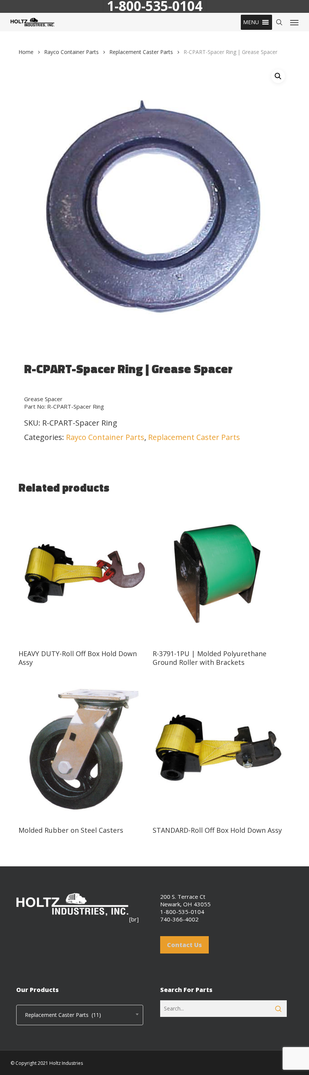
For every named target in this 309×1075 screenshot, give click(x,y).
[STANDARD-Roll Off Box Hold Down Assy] (218, 749)
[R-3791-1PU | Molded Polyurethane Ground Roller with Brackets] (218, 572)
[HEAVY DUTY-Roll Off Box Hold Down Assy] (83, 572)
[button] (251, 22)
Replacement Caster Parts (141, 51)
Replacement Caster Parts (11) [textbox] (60, 1014)
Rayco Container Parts (71, 51)
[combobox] (79, 1015)
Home (26, 51)
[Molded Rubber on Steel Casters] (83, 749)
